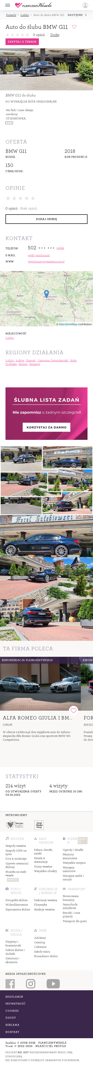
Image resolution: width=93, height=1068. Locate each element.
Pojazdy (11, 15)
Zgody (10, 1017)
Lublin (25, 15)
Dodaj (54, 35)
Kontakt (12, 1032)
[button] (85, 5)
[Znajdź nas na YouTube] (53, 983)
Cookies (12, 1010)
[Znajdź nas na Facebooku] (10, 983)
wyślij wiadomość (39, 255)
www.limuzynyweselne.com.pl (46, 261)
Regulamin (14, 996)
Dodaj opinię (46, 219)
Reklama (12, 1024)
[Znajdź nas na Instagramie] (30, 983)
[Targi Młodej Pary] (39, 825)
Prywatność (15, 1003)
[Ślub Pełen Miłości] (14, 825)
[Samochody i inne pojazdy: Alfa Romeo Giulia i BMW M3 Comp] (40, 684)
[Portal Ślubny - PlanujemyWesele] (33, 5)
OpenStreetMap (68, 324)
